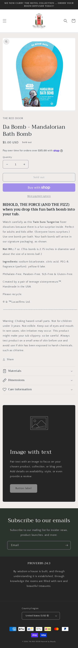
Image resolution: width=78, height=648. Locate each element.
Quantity (7, 157)
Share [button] (10, 359)
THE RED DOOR (35, 641)
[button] (5, 21)
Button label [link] (23, 488)
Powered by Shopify (48, 641)
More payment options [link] (39, 196)
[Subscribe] (67, 545)
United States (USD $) (37, 615)
